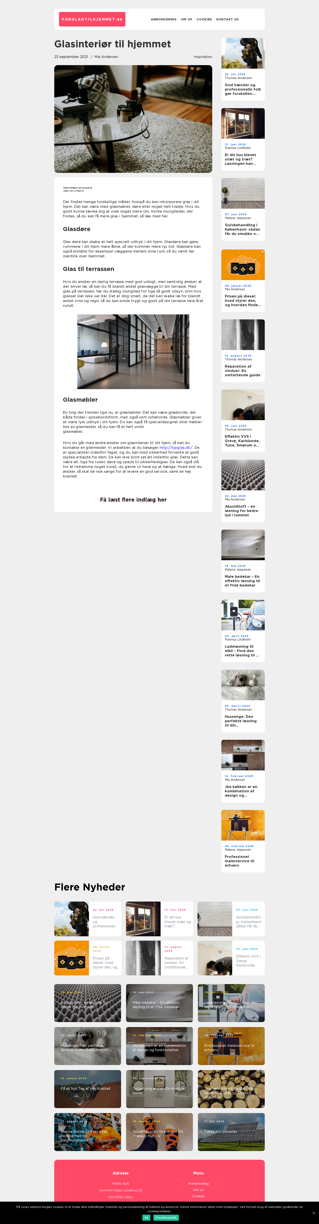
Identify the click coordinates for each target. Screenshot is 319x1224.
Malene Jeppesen (238, 218)
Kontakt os (227, 19)
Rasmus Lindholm (238, 147)
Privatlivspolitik (166, 1217)
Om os (186, 19)
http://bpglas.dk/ (176, 447)
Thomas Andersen (238, 77)
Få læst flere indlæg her (133, 499)
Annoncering (164, 19)
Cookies (204, 19)
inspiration (203, 57)
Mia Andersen (106, 57)
